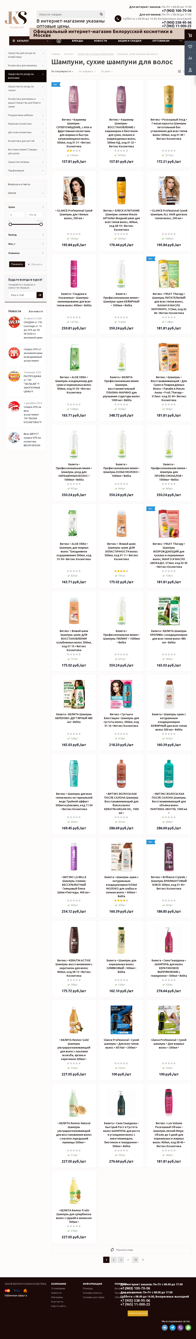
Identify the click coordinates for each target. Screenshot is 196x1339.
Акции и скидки (129, 40)
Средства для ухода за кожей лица (21, 55)
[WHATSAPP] (188, 1328)
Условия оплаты (92, 1292)
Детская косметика (19, 132)
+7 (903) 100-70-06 (176, 10)
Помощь (88, 1288)
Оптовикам (160, 40)
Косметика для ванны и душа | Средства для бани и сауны (24, 102)
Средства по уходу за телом (21, 88)
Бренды (77, 40)
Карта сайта (58, 1306)
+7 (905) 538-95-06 (176, 22)
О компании (58, 1288)
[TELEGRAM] (173, 1328)
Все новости (36, 311)
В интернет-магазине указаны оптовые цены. (71, 23)
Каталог (23, 40)
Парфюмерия (16, 170)
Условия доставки (93, 1297)
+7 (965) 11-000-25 (176, 26)
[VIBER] (180, 1328)
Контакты (57, 1301)
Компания (58, 1283)
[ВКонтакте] (165, 1328)
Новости (100, 40)
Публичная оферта (16, 1295)
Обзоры (119, 1297)
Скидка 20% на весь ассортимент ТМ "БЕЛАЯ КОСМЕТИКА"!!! (33, 414)
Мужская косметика (20, 123)
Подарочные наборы (20, 115)
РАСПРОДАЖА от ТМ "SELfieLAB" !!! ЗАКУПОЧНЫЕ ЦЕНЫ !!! (32, 384)
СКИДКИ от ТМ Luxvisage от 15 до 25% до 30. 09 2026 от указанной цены (33, 330)
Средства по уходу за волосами (21, 76)
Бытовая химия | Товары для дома (22, 151)
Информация (92, 1283)
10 (135, 1259)
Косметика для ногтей (21, 140)
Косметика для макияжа (22, 65)
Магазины (57, 1297)
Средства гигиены (18, 162)
